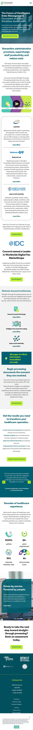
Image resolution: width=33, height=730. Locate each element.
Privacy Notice (16, 713)
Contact (16, 707)
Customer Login (16, 702)
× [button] (29, 716)
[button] (16, 104)
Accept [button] (16, 727)
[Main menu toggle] (30, 3)
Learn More (16, 145)
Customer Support (16, 704)
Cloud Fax (16, 699)
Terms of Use (16, 710)
